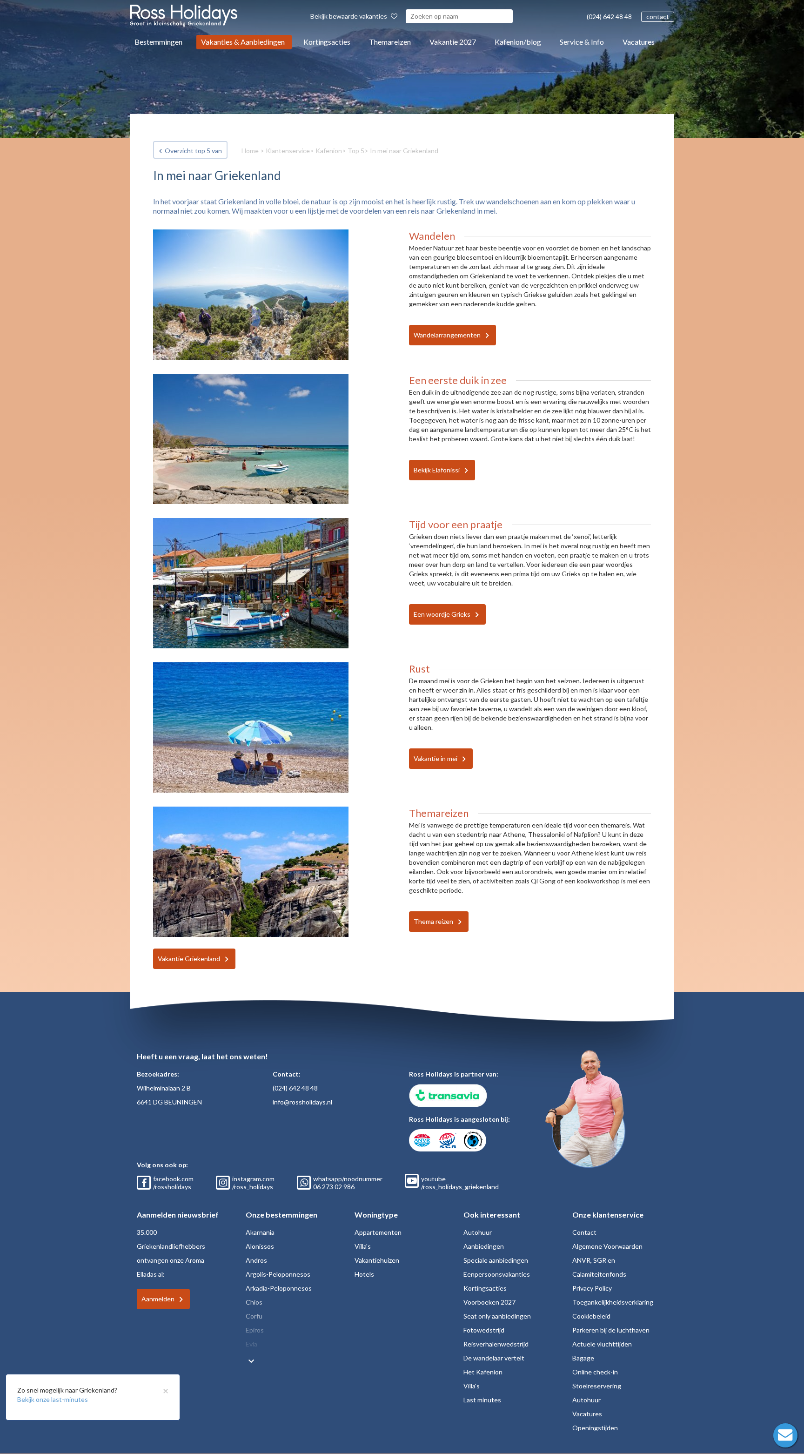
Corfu (254, 1316)
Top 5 (356, 151)
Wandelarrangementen (447, 335)
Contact (584, 1232)
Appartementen (378, 1232)
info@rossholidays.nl (302, 1102)
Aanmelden (157, 1299)
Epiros (255, 1330)
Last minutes (482, 1400)
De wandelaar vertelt (493, 1358)
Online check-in (595, 1372)
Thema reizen (433, 921)
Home (250, 151)
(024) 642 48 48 (609, 16)
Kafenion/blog (518, 41)
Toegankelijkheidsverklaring (612, 1302)
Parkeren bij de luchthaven (611, 1330)
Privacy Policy (592, 1288)
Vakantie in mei (435, 758)
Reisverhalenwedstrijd (496, 1344)
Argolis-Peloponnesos (278, 1274)
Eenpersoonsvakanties (496, 1274)
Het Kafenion (482, 1372)
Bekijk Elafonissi (437, 470)
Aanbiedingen (483, 1246)
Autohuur (477, 1232)
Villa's (363, 1246)
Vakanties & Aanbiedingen (243, 41)
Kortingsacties (326, 41)
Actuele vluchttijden (602, 1344)
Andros (256, 1260)
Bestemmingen (158, 41)
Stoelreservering (596, 1386)
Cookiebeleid (591, 1316)
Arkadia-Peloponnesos (279, 1288)
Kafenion (328, 151)
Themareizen (390, 41)
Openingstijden (595, 1428)
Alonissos (260, 1246)
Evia (251, 1344)
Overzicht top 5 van (193, 151)
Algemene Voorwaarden (607, 1246)
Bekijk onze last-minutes (52, 1399)
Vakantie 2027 (452, 41)
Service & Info (582, 41)
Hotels (364, 1274)
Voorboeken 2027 (489, 1302)
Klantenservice (288, 151)
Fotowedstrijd (483, 1330)
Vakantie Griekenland (189, 959)
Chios (254, 1302)
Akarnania (260, 1232)
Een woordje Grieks (442, 614)
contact (657, 16)
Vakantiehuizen (377, 1260)
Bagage (583, 1358)
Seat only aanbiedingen (497, 1316)
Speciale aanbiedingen (495, 1260)
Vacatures (639, 41)
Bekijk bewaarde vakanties (349, 16)
